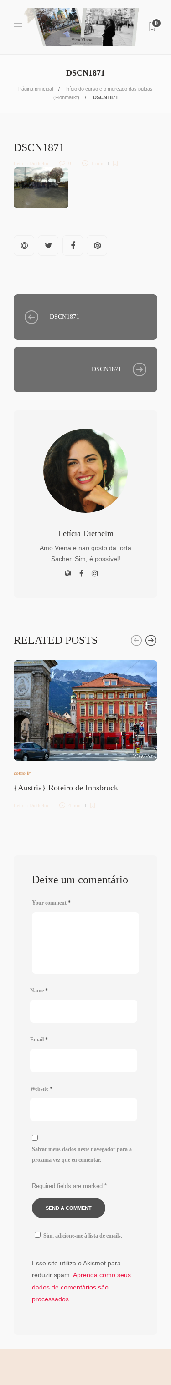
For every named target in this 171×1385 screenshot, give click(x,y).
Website (41, 1089)
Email (39, 1039)
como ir (22, 773)
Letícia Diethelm (31, 163)
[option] (85, 733)
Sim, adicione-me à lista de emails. (82, 1236)
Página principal (35, 88)
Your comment (51, 903)
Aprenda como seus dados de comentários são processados (81, 1287)
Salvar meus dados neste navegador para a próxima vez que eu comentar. (82, 1154)
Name (39, 990)
